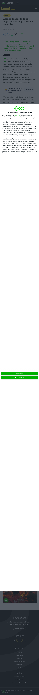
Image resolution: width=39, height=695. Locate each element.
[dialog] (19, 347)
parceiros (17, 115)
